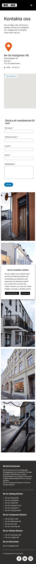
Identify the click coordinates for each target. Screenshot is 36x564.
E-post (8, 146)
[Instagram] (30, 558)
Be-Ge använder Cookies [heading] (18, 270)
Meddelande (10, 164)
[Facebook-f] (19, 558)
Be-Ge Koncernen (11, 466)
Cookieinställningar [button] (12, 293)
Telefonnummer (11, 137)
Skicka (8, 185)
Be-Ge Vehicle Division (13, 531)
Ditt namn (9, 128)
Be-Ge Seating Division (13, 494)
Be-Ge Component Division (14, 515)
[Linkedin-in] (24, 558)
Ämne (7, 155)
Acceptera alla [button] (25, 293)
